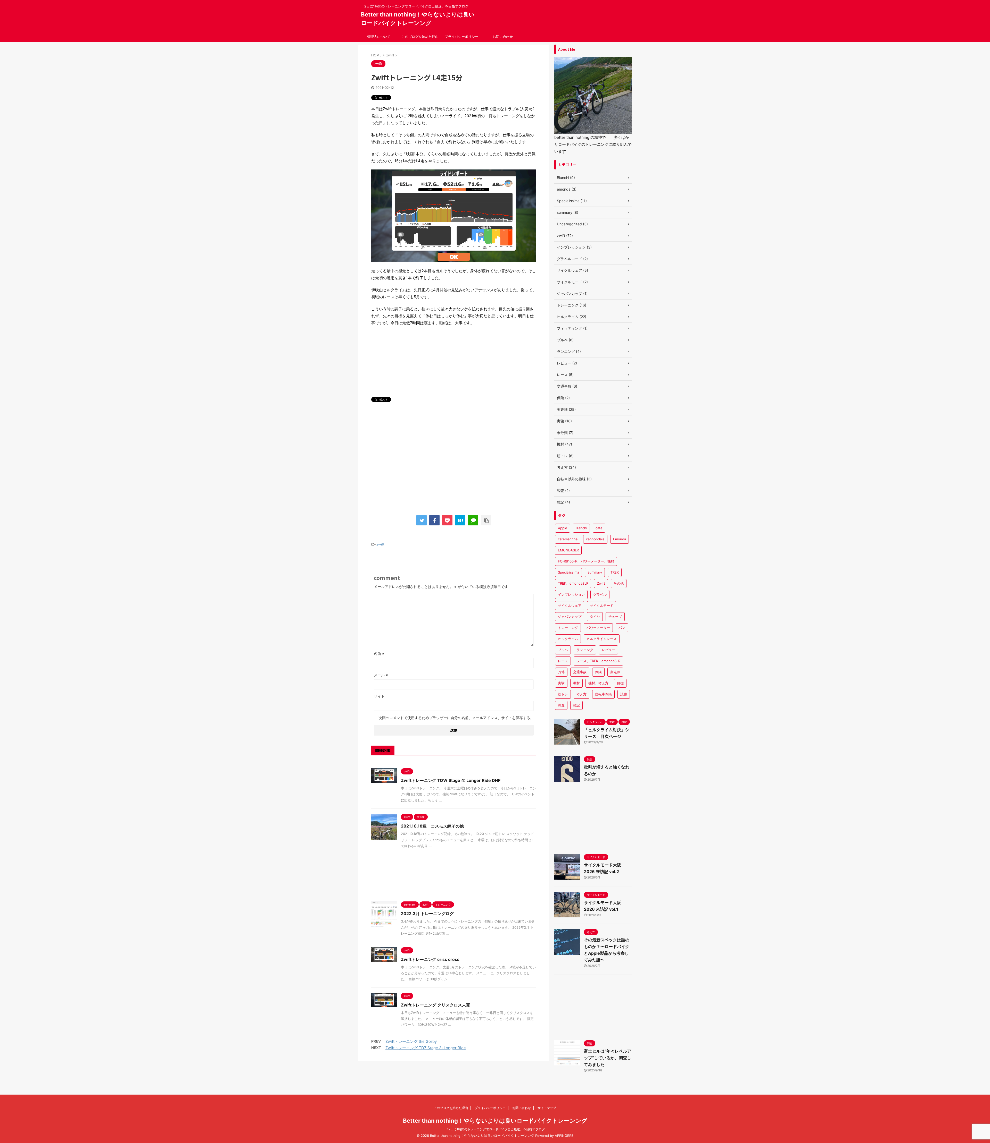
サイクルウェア (569, 605)
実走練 (615, 672)
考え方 (581, 694)
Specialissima (568, 572)
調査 (561, 705)
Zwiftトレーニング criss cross (430, 959)
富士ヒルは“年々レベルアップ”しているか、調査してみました (607, 1057)
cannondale (595, 539)
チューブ (615, 617)
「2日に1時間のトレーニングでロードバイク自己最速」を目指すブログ (495, 1129)
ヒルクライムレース (602, 639)
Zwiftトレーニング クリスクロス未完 (435, 1005)
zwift (380, 544)
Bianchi (581, 528)
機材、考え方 (598, 683)
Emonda (619, 539)
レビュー (608, 650)
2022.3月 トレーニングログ (427, 913)
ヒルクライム (568, 639)
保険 (598, 672)
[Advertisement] (453, 456)
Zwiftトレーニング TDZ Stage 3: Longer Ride (425, 1047)
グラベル (600, 594)
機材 (576, 683)
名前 (379, 653)
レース (563, 661)
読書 (623, 694)
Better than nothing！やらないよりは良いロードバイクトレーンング (495, 1120)
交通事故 (580, 672)
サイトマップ (547, 1108)
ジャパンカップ (569, 617)
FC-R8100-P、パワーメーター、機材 (586, 561)
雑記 (576, 705)
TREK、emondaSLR (573, 583)
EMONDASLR (568, 550)
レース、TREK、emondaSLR (598, 661)
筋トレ (563, 694)
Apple (562, 528)
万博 (561, 672)
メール (381, 675)
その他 (619, 583)
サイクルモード (601, 605)
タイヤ (595, 617)
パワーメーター (598, 628)
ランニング (584, 650)
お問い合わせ (503, 37)
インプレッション (571, 594)
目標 (620, 683)
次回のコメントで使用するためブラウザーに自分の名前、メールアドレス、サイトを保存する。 (456, 717)
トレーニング (568, 628)
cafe (599, 528)
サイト (379, 696)
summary (595, 572)
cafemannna (568, 539)
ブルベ (563, 650)
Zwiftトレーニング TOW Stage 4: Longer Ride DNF (450, 780)
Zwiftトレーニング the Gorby (411, 1041)
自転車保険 (603, 694)
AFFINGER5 (564, 1136)
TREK (614, 572)
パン (621, 628)
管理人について (379, 37)
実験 (561, 683)
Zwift (601, 583)
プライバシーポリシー (461, 37)
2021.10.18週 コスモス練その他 (432, 826)
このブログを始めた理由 (420, 37)
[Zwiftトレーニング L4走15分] (460, 520)
